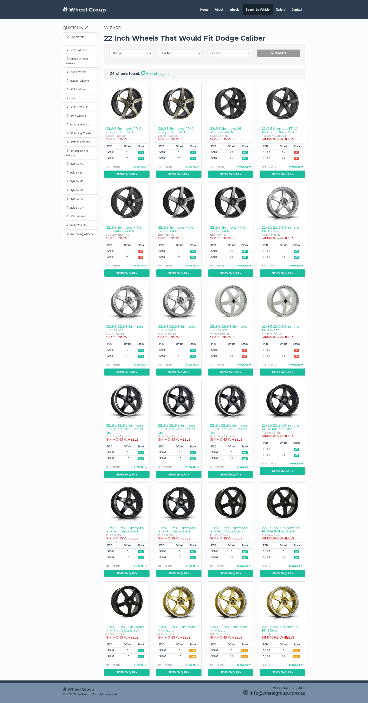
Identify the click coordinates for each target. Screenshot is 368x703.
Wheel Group (87, 10)
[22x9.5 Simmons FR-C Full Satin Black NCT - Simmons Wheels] (282, 103)
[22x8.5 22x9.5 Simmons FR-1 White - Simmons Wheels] (230, 301)
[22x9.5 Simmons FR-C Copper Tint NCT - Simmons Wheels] (127, 103)
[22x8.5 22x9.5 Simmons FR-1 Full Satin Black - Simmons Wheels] (282, 400)
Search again (157, 73)
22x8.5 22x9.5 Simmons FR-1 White (228, 328)
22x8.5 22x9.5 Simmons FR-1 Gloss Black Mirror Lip (125, 428)
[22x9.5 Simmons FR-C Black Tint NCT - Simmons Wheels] (178, 202)
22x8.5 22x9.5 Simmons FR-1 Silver (280, 229)
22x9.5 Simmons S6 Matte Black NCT (225, 130)
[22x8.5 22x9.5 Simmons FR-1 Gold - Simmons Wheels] (178, 601)
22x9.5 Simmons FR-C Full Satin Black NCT (279, 130)
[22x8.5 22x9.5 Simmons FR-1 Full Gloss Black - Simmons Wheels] (230, 502)
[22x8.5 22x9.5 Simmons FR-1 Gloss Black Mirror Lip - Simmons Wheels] (127, 400)
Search (280, 53)
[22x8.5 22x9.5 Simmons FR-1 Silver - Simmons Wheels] (282, 202)
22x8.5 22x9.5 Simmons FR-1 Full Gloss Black (228, 530)
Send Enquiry (126, 174)
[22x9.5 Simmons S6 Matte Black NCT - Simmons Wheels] (230, 103)
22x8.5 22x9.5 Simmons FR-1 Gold (177, 628)
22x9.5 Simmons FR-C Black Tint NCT (175, 229)
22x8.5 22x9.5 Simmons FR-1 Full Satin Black (280, 427)
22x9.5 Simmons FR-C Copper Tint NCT (123, 130)
